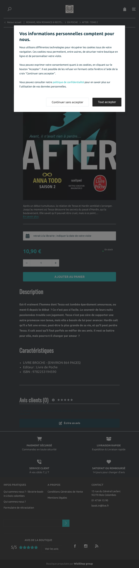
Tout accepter (107, 102)
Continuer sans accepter (67, 102)
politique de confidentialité (68, 82)
